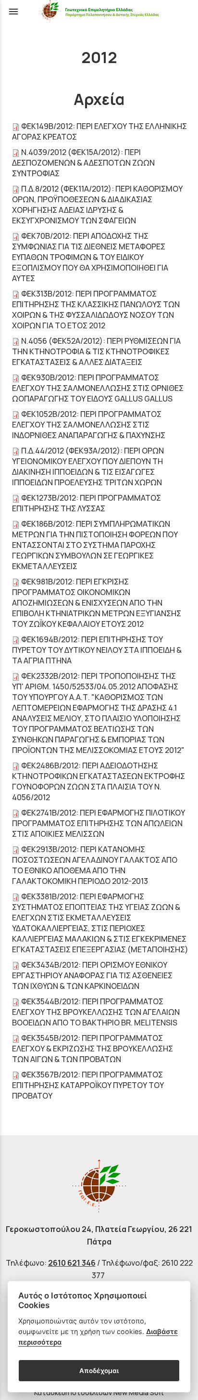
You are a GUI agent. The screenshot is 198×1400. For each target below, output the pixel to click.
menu (13, 11)
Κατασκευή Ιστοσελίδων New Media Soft (99, 1392)
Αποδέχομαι (99, 1370)
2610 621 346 (72, 1262)
